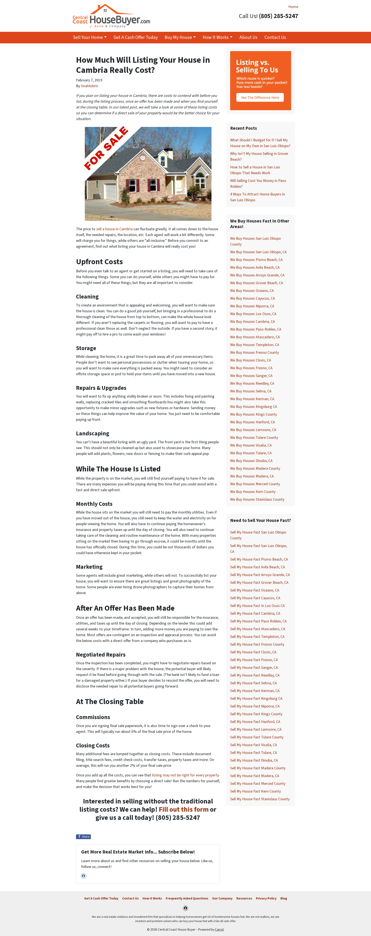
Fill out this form (184, 809)
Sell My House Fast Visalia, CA (253, 745)
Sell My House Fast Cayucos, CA (255, 598)
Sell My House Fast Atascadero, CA (257, 629)
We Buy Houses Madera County (255, 468)
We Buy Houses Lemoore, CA (253, 430)
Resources (244, 898)
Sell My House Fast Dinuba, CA (254, 760)
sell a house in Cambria (114, 229)
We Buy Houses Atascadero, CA (255, 337)
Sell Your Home (88, 37)
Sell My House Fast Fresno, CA (254, 660)
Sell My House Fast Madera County (258, 768)
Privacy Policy (266, 898)
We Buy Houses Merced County (255, 484)
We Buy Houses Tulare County (254, 437)
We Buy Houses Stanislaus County (257, 499)
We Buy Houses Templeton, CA (254, 345)
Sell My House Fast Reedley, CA (255, 675)
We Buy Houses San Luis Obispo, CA (258, 252)
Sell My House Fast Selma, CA (253, 683)
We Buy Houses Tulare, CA (251, 453)
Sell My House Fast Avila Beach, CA (257, 567)
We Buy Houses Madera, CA (252, 476)
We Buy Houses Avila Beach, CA (255, 267)
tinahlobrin (89, 86)
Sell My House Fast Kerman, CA (255, 691)
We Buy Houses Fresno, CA (251, 368)
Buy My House (178, 37)
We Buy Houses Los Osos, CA (253, 314)
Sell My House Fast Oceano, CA (254, 590)
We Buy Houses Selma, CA (250, 391)
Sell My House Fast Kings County (256, 714)
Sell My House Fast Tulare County (256, 737)
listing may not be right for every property (185, 775)
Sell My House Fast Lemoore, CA (255, 729)
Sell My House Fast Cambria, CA (255, 613)
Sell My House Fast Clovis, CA (253, 652)
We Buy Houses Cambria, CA (252, 321)
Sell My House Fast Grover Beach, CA (259, 582)
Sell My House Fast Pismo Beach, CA (259, 559)
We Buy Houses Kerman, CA (252, 399)
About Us (248, 37)
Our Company (222, 898)
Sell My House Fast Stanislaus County (260, 799)
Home (293, 6)
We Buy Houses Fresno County (254, 352)
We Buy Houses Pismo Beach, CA (256, 259)
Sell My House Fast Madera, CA (254, 776)
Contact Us (275, 37)
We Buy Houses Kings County (253, 414)
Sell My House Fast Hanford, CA (255, 721)
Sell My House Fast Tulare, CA (253, 752)
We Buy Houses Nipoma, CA (252, 306)
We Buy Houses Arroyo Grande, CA (257, 275)
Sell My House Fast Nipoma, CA (255, 706)
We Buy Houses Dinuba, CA (251, 460)
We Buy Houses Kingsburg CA (253, 406)
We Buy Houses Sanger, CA (251, 375)
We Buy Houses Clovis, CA (250, 360)
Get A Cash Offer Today (136, 37)
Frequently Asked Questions (187, 898)
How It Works (216, 37)
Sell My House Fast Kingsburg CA (256, 698)
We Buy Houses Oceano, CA (252, 290)
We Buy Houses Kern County (252, 491)
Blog (283, 898)
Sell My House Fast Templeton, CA (257, 636)
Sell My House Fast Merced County (257, 783)
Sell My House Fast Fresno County (257, 644)
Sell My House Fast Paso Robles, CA (258, 621)
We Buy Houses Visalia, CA (251, 445)
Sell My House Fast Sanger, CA (254, 667)
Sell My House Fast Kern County (255, 791)
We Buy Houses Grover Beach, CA (256, 283)
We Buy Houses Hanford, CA (252, 422)
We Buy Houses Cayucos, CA (252, 298)
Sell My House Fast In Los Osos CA (257, 605)
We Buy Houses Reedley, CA (252, 383)
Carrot (219, 929)
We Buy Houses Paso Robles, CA (255, 329)
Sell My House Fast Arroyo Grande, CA (260, 575)
